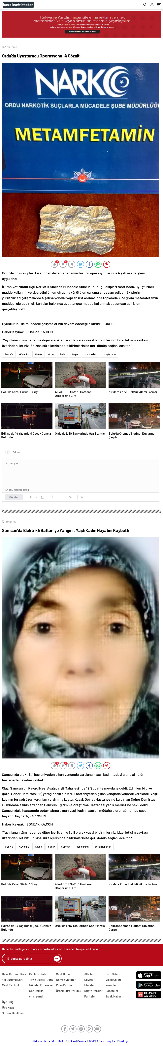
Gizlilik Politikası (67, 1041)
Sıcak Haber (113, 996)
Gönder (14, 497)
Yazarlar (111, 985)
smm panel (36, 996)
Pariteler (90, 996)
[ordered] (53, 497)
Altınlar (89, 974)
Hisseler (89, 985)
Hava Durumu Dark (14, 974)
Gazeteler (112, 991)
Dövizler (89, 979)
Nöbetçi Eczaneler (41, 985)
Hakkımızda (39, 1041)
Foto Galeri (112, 974)
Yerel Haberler (103, 846)
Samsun (65, 846)
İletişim (52, 1041)
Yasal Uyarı (124, 1041)
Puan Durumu (64, 985)
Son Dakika (36, 991)
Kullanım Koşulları (106, 1041)
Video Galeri (113, 979)
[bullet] (59, 497)
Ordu (51, 354)
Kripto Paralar (93, 991)
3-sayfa (9, 354)
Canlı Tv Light (10, 985)
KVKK (91, 1041)
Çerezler (82, 1041)
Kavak (38, 846)
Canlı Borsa (63, 974)
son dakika (90, 354)
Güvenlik (24, 354)
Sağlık (74, 354)
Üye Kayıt (8, 1007)
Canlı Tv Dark (37, 974)
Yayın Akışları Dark (41, 979)
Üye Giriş (7, 1002)
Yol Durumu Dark (12, 979)
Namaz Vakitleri (66, 979)
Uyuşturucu (109, 354)
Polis (62, 354)
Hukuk (38, 354)
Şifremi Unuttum (12, 1013)
